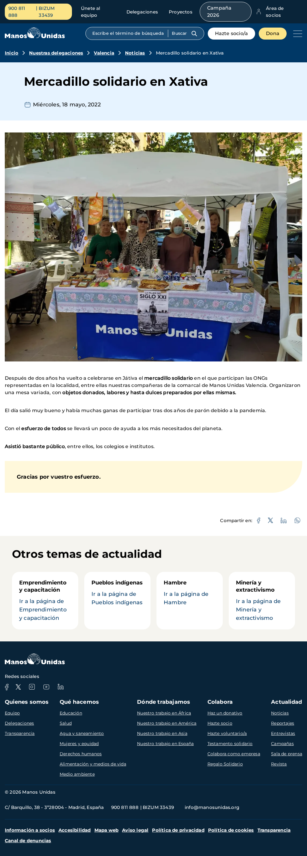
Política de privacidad (178, 830)
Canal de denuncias (28, 840)
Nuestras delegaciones (56, 53)
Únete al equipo (90, 11)
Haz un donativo (225, 713)
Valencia (104, 53)
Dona (272, 33)
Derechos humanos (81, 753)
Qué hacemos (79, 702)
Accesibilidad (74, 830)
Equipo (12, 713)
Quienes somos (27, 702)
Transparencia (20, 733)
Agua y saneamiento (82, 733)
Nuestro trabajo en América (166, 723)
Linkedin (60, 687)
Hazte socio (219, 723)
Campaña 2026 (219, 11)
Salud (66, 723)
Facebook (6, 687)
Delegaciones (142, 12)
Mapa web (106, 830)
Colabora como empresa (233, 753)
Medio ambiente (77, 774)
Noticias (135, 53)
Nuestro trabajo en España (165, 743)
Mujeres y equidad (79, 743)
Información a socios (30, 830)
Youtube (46, 687)
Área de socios (275, 11)
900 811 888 (16, 11)
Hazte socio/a (231, 33)
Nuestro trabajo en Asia (162, 733)
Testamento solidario (230, 743)
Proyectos (180, 12)
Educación (71, 713)
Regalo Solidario (225, 764)
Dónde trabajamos (163, 702)
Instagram (31, 687)
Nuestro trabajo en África (164, 713)
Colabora (220, 702)
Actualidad (286, 702)
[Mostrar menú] (296, 34)
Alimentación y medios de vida (93, 764)
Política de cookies (231, 830)
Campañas (282, 743)
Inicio (11, 53)
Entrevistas (283, 733)
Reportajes (282, 723)
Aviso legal (135, 830)
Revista (279, 764)
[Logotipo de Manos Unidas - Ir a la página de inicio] (35, 37)
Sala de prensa (286, 753)
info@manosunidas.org (212, 807)
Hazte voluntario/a (227, 733)
